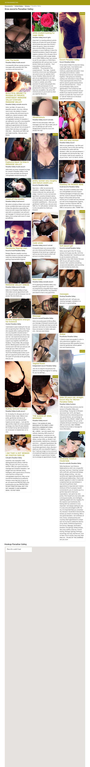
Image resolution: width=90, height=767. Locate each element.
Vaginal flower (39, 363)
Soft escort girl (66, 246)
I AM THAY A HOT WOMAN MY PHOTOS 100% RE (17, 454)
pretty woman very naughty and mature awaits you (45, 182)
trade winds (38, 243)
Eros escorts (9, 6)
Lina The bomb (12, 60)
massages (64, 294)
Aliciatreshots (39, 117)
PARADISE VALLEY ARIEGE (17, 285)
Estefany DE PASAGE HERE (71, 184)
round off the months (15, 199)
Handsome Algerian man (16, 248)
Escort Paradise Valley (69, 60)
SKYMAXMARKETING (11, 2)
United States (19, 6)
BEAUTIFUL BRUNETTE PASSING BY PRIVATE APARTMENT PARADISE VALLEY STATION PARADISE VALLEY (16, 97)
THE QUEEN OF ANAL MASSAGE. (42, 417)
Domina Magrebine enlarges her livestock (18, 320)
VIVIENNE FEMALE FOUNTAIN (68, 460)
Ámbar (62, 334)
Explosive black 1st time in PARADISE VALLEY (17, 163)
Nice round (37, 279)
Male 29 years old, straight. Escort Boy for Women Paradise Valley (72, 399)
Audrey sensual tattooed (16, 409)
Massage (37, 316)
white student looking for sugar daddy (44, 34)
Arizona (27, 6)
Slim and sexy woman (69, 140)
